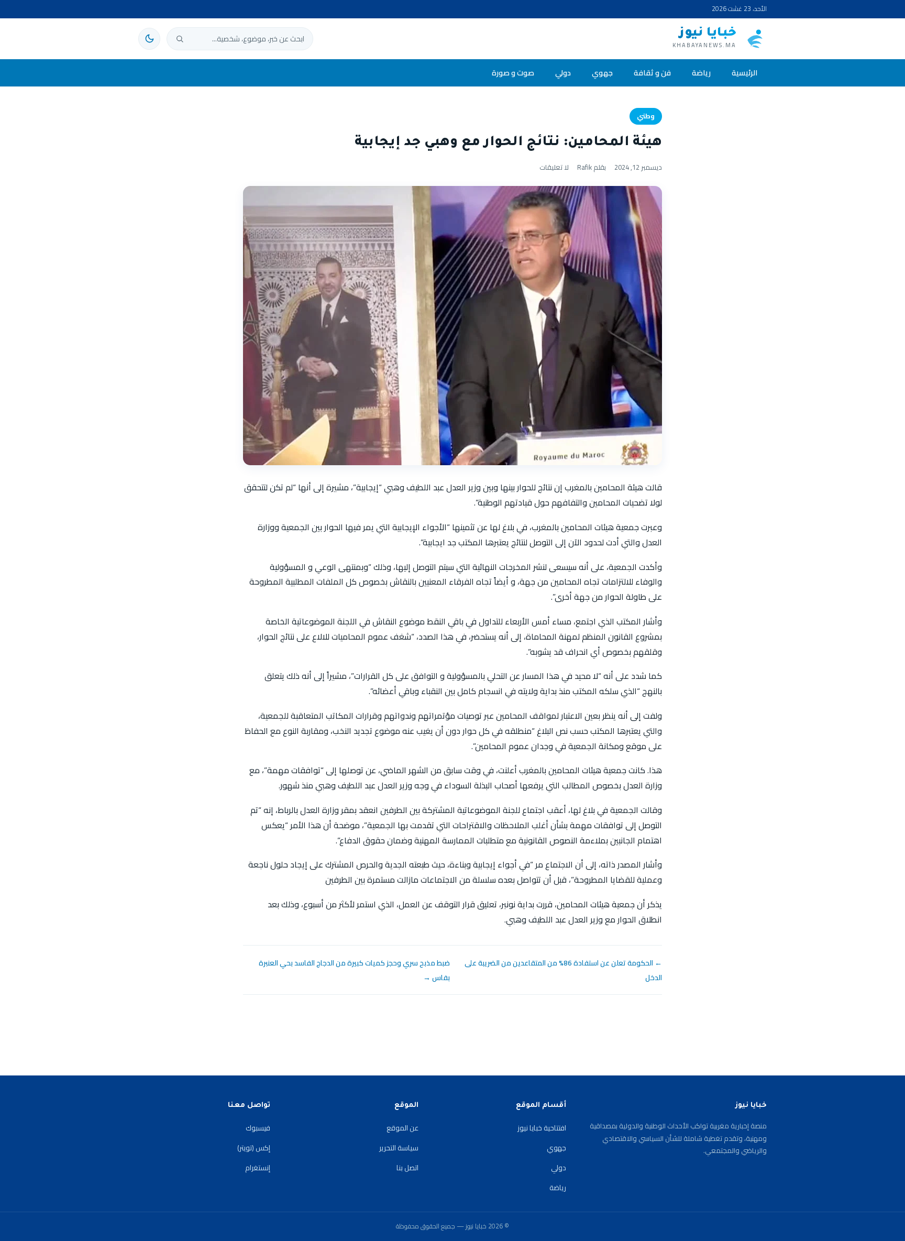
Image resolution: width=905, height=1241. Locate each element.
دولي (563, 72)
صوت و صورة (513, 72)
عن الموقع (402, 1128)
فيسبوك (258, 1128)
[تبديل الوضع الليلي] (149, 39)
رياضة (701, 72)
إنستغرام (257, 1167)
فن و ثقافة (652, 72)
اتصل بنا (407, 1167)
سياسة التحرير (398, 1148)
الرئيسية (744, 72)
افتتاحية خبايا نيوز (541, 1128)
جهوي (602, 72)
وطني (646, 116)
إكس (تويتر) (253, 1148)
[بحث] (179, 39)
